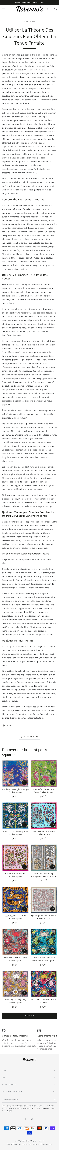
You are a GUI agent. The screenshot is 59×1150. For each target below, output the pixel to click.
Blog (32, 21)
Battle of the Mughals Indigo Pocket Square (15, 790)
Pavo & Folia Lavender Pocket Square (15, 875)
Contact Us (48, 1108)
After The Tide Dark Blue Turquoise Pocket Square (43, 959)
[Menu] (3, 9)
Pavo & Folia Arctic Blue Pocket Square (43, 833)
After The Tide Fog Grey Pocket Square (15, 1001)
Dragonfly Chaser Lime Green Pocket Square (43, 790)
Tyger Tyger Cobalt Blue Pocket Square (15, 917)
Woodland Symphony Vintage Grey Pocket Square (43, 875)
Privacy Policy (36, 1108)
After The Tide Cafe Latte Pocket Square (15, 959)
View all (29, 1016)
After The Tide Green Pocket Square (43, 1001)
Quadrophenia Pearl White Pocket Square (43, 917)
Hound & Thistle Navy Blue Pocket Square (15, 833)
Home (26, 21)
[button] (48, 9)
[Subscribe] (55, 1100)
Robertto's (25, 1141)
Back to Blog (31, 737)
